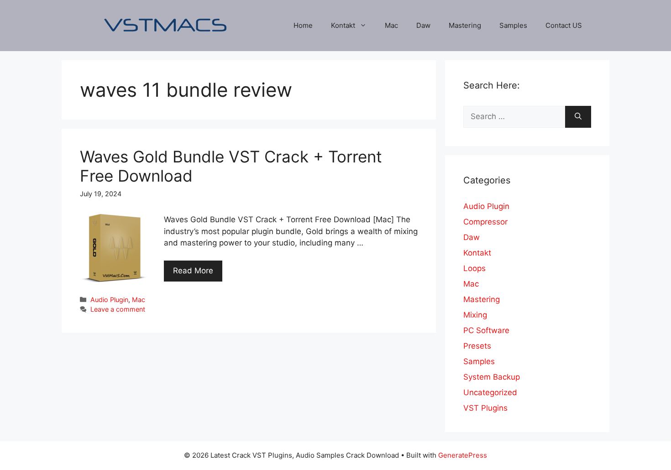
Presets (477, 345)
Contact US (563, 25)
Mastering (465, 25)
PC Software (486, 330)
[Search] (578, 117)
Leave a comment (117, 309)
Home (303, 25)
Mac (391, 25)
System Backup (491, 376)
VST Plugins (485, 408)
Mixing (475, 314)
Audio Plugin (109, 299)
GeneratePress (462, 455)
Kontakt (343, 25)
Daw (423, 25)
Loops (474, 268)
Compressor (485, 221)
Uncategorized (490, 392)
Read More (193, 270)
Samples (513, 25)
